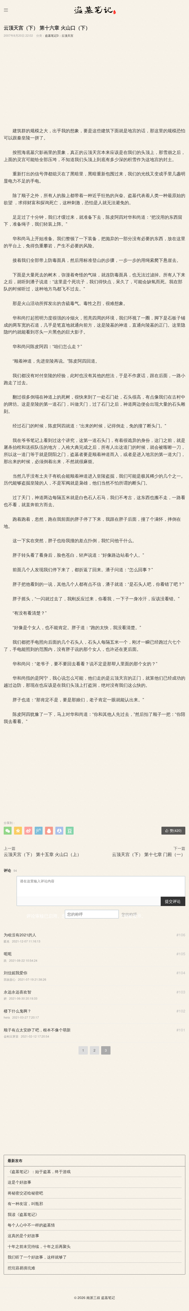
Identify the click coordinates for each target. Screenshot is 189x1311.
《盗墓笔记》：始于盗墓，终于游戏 (39, 1171)
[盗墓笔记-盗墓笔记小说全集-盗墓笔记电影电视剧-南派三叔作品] (94, 10)
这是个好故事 (19, 1182)
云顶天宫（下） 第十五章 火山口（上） (42, 854)
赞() (173, 830)
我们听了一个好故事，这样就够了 (37, 1257)
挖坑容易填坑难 (21, 1268)
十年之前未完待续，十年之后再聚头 (39, 1246)
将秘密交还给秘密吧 (25, 1193)
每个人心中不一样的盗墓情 (31, 1225)
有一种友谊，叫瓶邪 (25, 1203)
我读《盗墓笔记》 (23, 1214)
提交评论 (173, 901)
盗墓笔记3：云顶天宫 (59, 35)
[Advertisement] (94, 81)
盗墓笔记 (108, 1297)
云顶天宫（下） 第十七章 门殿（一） (148, 854)
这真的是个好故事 (23, 1235)
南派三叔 (93, 1297)
